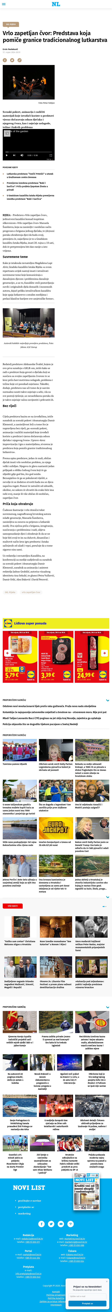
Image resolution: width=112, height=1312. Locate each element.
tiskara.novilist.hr (74, 1254)
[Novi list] (56, 4)
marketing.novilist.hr (74, 1238)
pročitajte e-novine (29, 1200)
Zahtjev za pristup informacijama (56, 1301)
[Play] (6, 155)
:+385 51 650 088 (76, 1245)
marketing (24, 1213)
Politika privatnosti (56, 1295)
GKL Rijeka (10, 592)
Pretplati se (87, 1303)
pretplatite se (26, 1207)
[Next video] (14, 155)
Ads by (49, 159)
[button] (104, 653)
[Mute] (22, 155)
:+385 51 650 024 (76, 1261)
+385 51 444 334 (32, 1258)
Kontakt (56, 1291)
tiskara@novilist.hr (76, 1258)
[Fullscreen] (51, 155)
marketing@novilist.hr (76, 1242)
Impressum (56, 1305)
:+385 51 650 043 (32, 1277)
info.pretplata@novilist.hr (28, 1273)
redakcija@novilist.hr (32, 1238)
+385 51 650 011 (32, 1242)
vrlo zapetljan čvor (31, 592)
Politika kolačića (56, 1298)
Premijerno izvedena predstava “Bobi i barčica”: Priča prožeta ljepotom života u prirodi (27, 186)
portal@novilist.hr (32, 1254)
